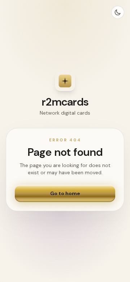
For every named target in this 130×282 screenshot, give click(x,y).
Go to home (65, 193)
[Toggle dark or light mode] (117, 12)
